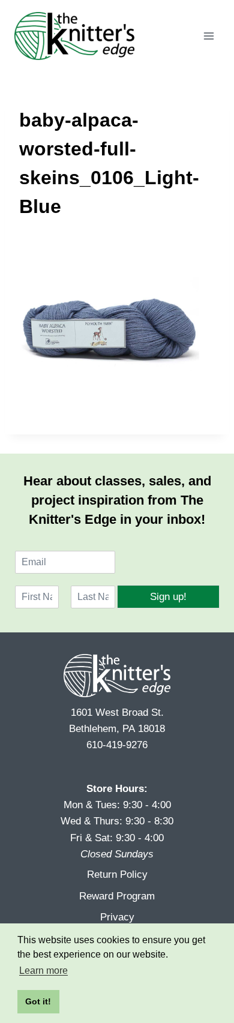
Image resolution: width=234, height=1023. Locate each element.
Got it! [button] (38, 1001)
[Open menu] (208, 35)
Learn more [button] (43, 970)
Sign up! (168, 596)
